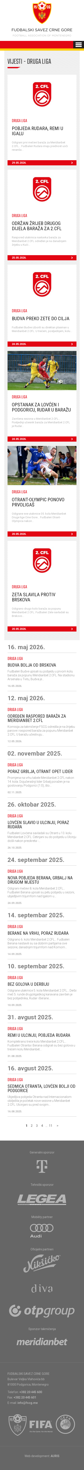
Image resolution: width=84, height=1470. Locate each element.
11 (50, 1126)
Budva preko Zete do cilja (40, 318)
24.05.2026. (19, 344)
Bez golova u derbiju (28, 984)
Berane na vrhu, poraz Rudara (38, 933)
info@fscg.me (27, 1403)
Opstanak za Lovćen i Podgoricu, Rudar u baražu (41, 407)
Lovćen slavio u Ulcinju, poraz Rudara (38, 824)
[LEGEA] (42, 1198)
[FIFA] (41, 1425)
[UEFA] (66, 1425)
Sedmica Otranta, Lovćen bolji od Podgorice (41, 1088)
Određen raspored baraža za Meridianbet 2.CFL (37, 718)
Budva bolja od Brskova (32, 665)
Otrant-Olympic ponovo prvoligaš (38, 502)
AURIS (55, 1456)
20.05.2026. (19, 534)
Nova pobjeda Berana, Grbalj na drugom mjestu (40, 880)
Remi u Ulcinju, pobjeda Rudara (39, 1035)
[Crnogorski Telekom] (42, 1166)
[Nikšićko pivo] (42, 1263)
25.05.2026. (19, 257)
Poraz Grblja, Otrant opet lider (40, 771)
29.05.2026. (19, 162)
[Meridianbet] (42, 1343)
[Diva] (42, 1289)
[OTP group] (42, 1310)
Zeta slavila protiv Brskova (33, 597)
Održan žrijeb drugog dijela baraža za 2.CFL (37, 226)
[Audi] (42, 1231)
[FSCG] (17, 1425)
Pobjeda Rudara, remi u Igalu (37, 131)
